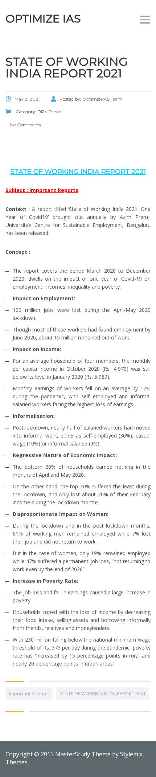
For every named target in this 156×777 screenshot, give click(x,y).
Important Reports (29, 693)
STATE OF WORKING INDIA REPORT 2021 (102, 693)
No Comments (25, 124)
